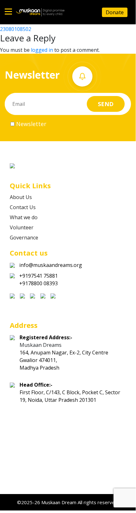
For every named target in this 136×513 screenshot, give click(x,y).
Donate (115, 12)
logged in (42, 49)
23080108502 (15, 29)
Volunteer (21, 227)
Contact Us (23, 207)
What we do (24, 217)
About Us (21, 197)
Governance (24, 237)
